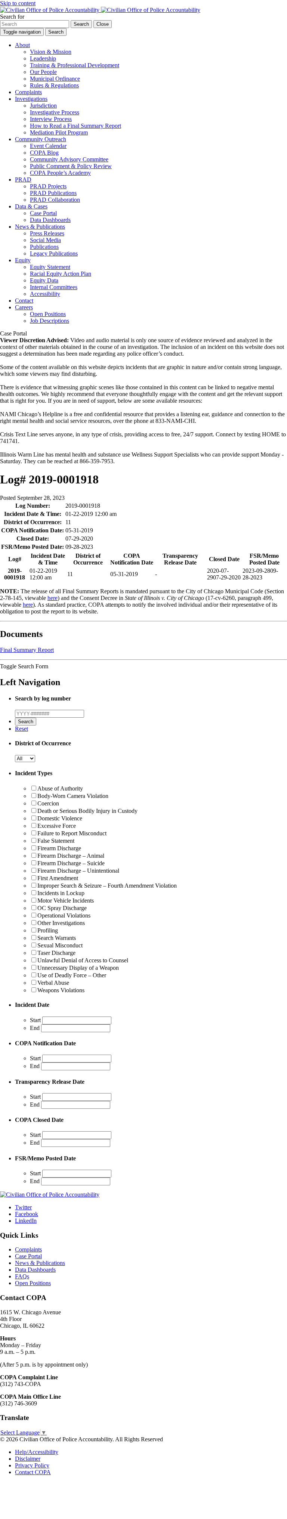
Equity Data (44, 280)
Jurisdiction (43, 105)
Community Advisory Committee (69, 159)
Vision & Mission (50, 52)
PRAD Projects (48, 186)
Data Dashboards (50, 220)
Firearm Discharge (59, 848)
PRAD (23, 179)
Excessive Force (56, 826)
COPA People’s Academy (60, 173)
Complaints (28, 92)
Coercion (48, 803)
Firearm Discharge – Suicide (71, 863)
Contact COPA (33, 1472)
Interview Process (51, 119)
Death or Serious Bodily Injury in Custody (87, 811)
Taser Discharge (56, 953)
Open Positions (48, 314)
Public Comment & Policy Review (71, 166)
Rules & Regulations (54, 85)
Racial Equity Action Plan (60, 273)
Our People (43, 72)
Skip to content (18, 3)
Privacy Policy (32, 1465)
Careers (24, 307)
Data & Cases (31, 206)
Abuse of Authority (60, 788)
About (22, 45)
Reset (21, 729)
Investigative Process (54, 112)
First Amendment (57, 878)
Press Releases (47, 233)
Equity (23, 260)
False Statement (55, 841)
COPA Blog (44, 152)
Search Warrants (56, 938)
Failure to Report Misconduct (72, 833)
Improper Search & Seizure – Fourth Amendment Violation (107, 885)
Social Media (45, 240)
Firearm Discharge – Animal (70, 856)
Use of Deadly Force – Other (71, 975)
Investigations (31, 99)
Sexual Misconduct (60, 945)
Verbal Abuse (53, 983)
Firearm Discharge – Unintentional (78, 870)
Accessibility (45, 294)
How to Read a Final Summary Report (75, 126)
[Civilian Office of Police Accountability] (100, 10)
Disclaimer (27, 1458)
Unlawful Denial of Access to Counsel (82, 960)
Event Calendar (48, 146)
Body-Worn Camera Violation (72, 796)
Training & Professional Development (74, 65)
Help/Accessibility (36, 1452)
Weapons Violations (60, 990)
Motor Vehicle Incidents (65, 900)
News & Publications (40, 226)
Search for (12, 16)
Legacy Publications (54, 253)
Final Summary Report (27, 650)
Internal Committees (53, 287)
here (52, 598)
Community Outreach (40, 139)
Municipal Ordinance (55, 78)
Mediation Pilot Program (59, 132)
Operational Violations (63, 915)
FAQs (22, 1276)
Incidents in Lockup (60, 893)
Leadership (43, 58)
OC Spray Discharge (62, 908)
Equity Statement (50, 267)
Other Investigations (61, 923)
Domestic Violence (59, 818)
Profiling (47, 930)
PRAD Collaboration (55, 200)
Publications (44, 247)
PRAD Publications (53, 193)
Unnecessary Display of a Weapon (78, 968)
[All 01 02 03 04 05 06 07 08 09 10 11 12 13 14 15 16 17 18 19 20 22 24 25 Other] (25, 758)
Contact (24, 300)
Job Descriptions (49, 321)
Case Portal (43, 213)
